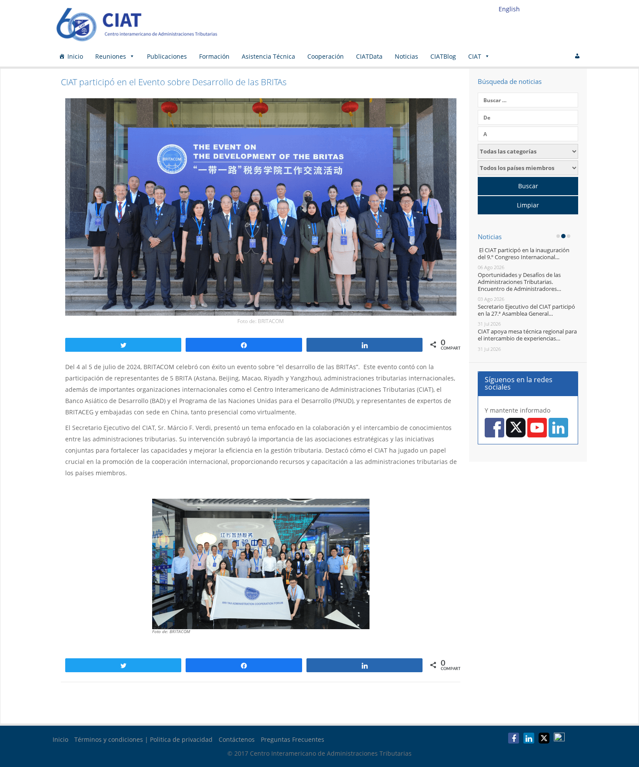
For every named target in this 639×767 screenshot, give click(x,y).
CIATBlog (443, 56)
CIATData (369, 56)
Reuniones (110, 56)
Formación (214, 56)
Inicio (75, 56)
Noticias (406, 56)
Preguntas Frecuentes (292, 739)
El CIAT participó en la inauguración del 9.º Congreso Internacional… (523, 253)
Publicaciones (167, 56)
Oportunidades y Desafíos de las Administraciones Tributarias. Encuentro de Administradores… (519, 281)
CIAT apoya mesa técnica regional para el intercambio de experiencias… (527, 334)
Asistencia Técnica (268, 56)
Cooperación (325, 56)
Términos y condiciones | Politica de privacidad (143, 739)
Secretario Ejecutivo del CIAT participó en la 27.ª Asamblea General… (526, 310)
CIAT (474, 56)
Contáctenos (237, 739)
